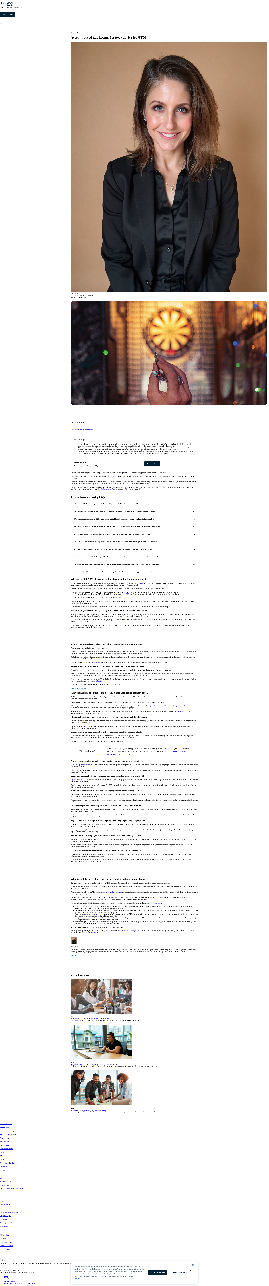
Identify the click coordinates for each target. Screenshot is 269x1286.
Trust (6, 1279)
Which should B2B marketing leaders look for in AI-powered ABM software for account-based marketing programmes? (116, 504)
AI (1, 1156)
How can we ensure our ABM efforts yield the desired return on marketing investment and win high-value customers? (116, 557)
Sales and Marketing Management (82, 429)
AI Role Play (4, 1127)
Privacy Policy (103, 1276)
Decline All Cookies (180, 1273)
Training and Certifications (9, 1223)
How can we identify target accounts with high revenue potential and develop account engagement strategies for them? (116, 572)
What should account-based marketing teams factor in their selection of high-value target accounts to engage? (113, 534)
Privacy (6, 1278)
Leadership (3, 1239)
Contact (2, 1)
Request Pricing (5, 1204)
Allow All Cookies (158, 1273)
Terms (6, 1276)
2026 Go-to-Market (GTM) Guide (11, 1189)
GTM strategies (179, 711)
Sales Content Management (9, 1131)
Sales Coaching (5, 1145)
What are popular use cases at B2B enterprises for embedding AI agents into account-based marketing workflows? (114, 519)
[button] (193, 1265)
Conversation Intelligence (8, 1163)
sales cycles (126, 616)
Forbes (140, 583)
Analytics (3, 1152)
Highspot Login (5, 1216)
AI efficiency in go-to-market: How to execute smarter (89, 1110)
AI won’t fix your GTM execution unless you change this (90, 1018)
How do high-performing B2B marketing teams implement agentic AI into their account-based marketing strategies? (115, 511)
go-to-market (95, 670)
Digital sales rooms (77, 780)
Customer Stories (5, 1185)
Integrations (4, 1166)
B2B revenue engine (91, 932)
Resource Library (6, 1181)
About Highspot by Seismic (9, 1212)
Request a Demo (5, 1201)
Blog (1, 1178)
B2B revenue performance (109, 489)
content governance (92, 914)
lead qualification (81, 765)
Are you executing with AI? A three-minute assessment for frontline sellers (95, 1064)
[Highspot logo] (6, 5)
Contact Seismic (5, 1249)
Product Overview (6, 1124)
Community (4, 1219)
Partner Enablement (6, 1149)
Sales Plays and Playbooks (9, 1134)
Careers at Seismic (6, 1242)
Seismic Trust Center (7, 1253)
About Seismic (5, 1235)
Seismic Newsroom (6, 1246)
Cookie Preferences (10, 1281)
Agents (2, 1159)
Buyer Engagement (6, 1138)
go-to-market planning (113, 892)
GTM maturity (99, 681)
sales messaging (93, 662)
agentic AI (110, 476)
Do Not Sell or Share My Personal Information (19, 1283)
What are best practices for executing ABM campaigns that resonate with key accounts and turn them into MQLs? (114, 549)
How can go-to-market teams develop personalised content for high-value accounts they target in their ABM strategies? (116, 542)
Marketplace (4, 1226)
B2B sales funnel (131, 594)
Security (2, 1170)
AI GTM (87, 726)
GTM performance (155, 903)
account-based (128, 931)
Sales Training (4, 1142)
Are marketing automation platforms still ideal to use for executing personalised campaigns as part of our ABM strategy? (117, 564)
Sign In (8, 1)
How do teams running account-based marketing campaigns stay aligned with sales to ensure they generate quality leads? (117, 526)
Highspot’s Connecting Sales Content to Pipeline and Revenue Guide (171, 706)
